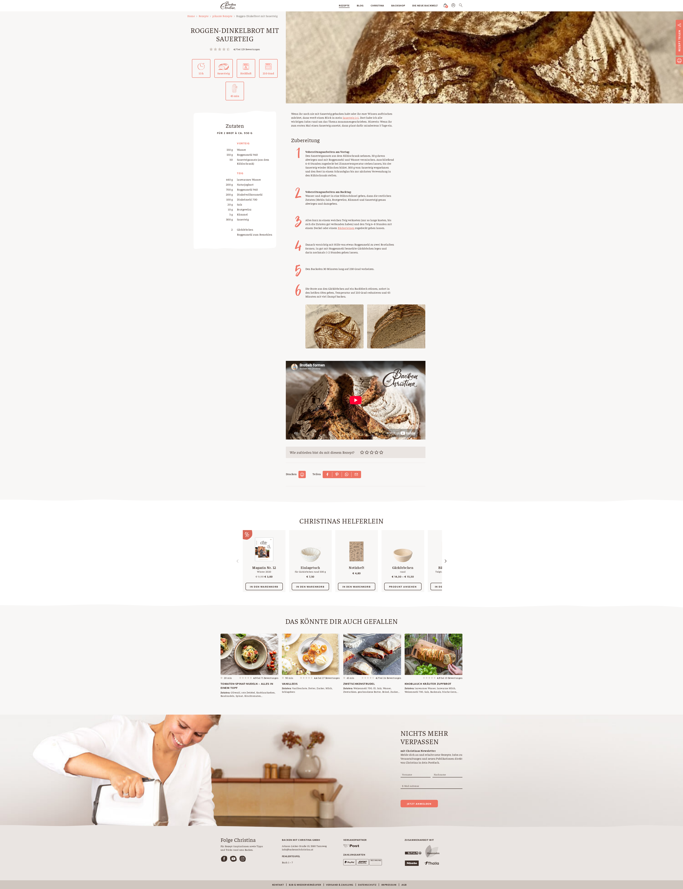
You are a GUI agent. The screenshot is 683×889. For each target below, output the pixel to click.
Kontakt (278, 885)
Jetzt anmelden (419, 804)
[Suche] (460, 6)
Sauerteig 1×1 (351, 117)
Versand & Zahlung (339, 885)
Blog (360, 5)
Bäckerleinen (346, 228)
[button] (445, 561)
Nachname (440, 774)
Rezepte (344, 5)
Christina (377, 5)
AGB (404, 885)
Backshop (398, 5)
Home (191, 16)
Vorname (407, 774)
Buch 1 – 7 (287, 862)
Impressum (388, 885)
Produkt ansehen (403, 587)
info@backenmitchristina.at (297, 849)
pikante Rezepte (222, 16)
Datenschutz (367, 885)
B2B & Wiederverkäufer (305, 885)
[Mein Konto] (453, 6)
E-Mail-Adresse (410, 785)
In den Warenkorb (264, 587)
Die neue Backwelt (425, 5)
